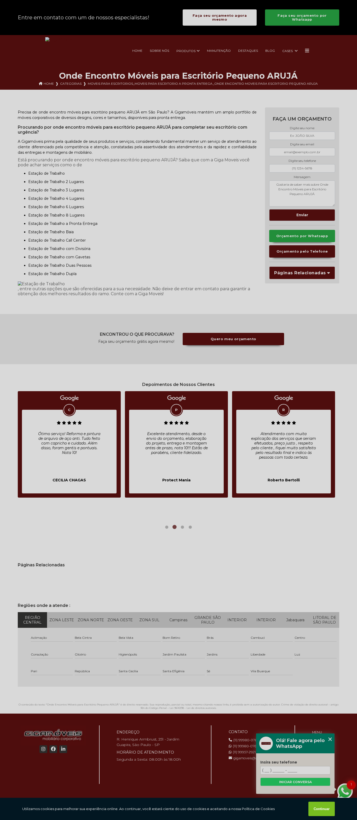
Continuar (322, 809)
